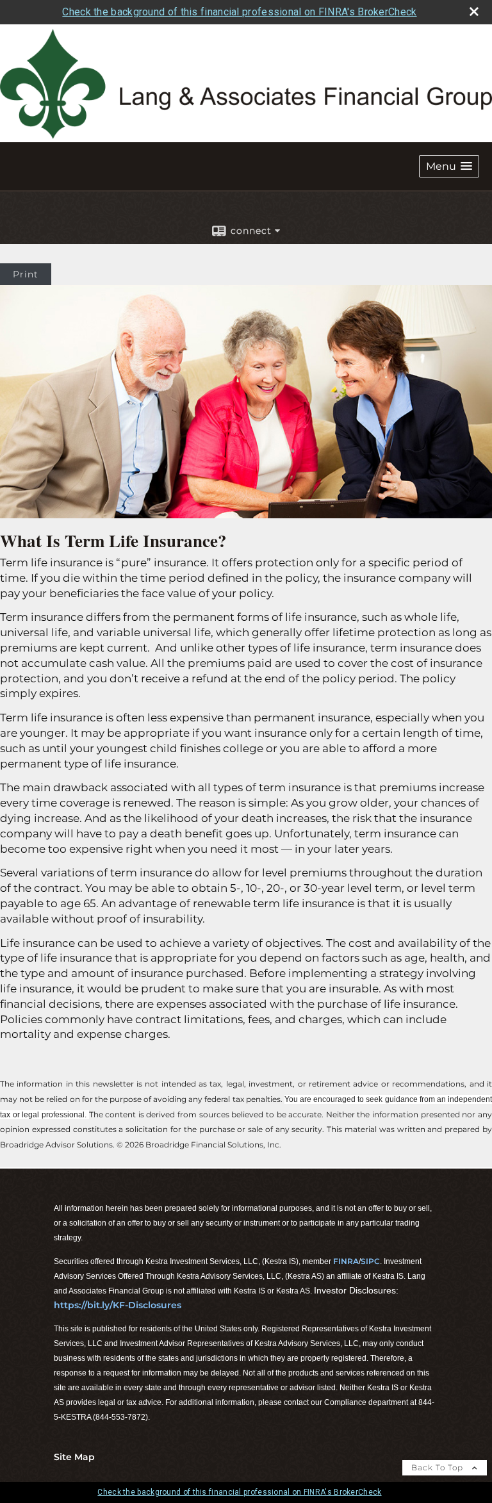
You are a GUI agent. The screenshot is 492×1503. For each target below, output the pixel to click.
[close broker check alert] (474, 11)
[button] (449, 166)
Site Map (74, 1457)
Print (25, 274)
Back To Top (438, 1467)
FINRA (346, 1261)
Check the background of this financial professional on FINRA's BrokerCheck (239, 12)
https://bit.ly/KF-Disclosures (117, 1305)
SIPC (370, 1261)
